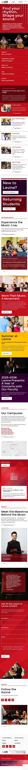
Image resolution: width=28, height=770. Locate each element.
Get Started (17, 743)
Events (4, 740)
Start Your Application (9, 192)
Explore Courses (8, 209)
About (16, 740)
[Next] (27, 271)
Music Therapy (16, 162)
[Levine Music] (5, 752)
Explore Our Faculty (8, 525)
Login (13, 2)
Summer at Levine (19, 738)
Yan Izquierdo (7, 559)
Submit (4, 656)
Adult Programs (16, 147)
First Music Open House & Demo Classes (14, 262)
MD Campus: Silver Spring (7, 432)
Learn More (6, 312)
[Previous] (1, 271)
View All (5, 465)
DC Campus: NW (5, 428)
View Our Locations (8, 437)
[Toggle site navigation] (26, 2)
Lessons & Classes (6, 738)
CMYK (24, 753)
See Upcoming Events (9, 234)
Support (4, 743)
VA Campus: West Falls (6, 431)
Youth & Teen (16, 133)
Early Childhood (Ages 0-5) (19, 119)
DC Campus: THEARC (6, 429)
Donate (20, 2)
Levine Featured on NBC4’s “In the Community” (13, 490)
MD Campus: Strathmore (7, 434)
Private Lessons (16, 105)
